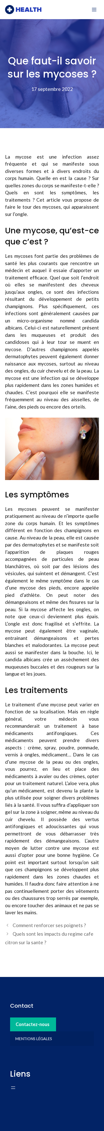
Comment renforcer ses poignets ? (49, 925)
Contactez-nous (32, 1024)
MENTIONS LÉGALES (33, 1038)
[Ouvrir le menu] (13, 1088)
